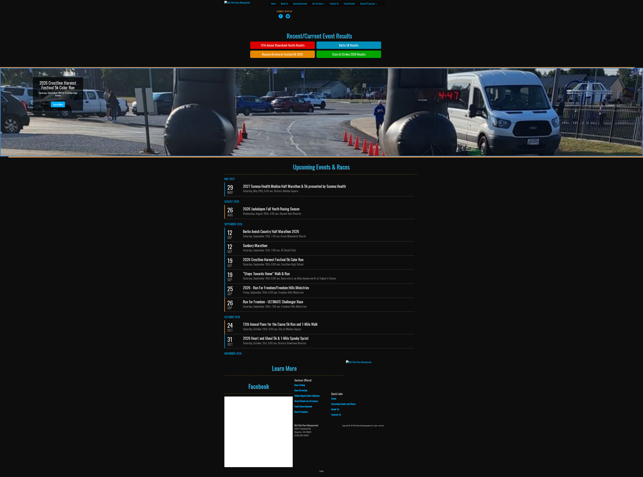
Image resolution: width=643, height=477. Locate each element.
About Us (284, 3)
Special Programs (368, 3)
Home (273, 3)
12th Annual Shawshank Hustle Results (282, 45)
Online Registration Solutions (307, 395)
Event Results (349, 3)
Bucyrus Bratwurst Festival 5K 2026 (282, 54)
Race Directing (300, 390)
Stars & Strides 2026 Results (349, 54)
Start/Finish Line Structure (306, 401)
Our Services (318, 3)
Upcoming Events (300, 3)
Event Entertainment (303, 406)
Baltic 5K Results (349, 45)
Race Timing (299, 385)
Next (639, 110)
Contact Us (334, 3)
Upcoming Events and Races (343, 404)
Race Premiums (301, 411)
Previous (4, 110)
